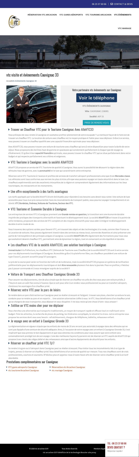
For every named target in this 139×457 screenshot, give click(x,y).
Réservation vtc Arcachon (42, 15)
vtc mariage (124, 28)
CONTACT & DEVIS (123, 4)
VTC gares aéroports (71, 15)
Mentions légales (100, 448)
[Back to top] (131, 449)
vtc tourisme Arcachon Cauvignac (23, 370)
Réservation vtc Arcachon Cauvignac (68, 367)
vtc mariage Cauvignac (62, 370)
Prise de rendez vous (97, 122)
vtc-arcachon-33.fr (41, 448)
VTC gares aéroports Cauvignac (22, 367)
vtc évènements (122, 15)
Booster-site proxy (88, 452)
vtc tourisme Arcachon (98, 15)
